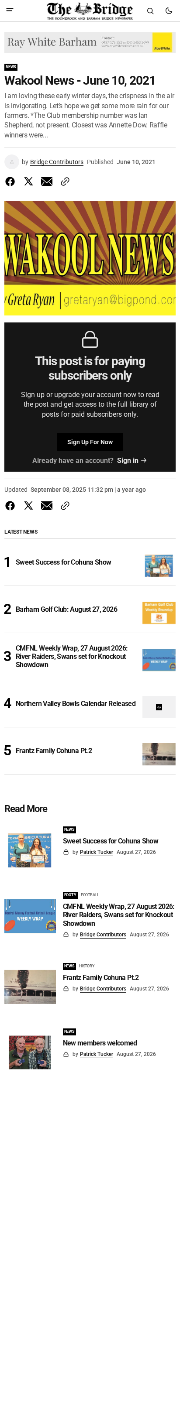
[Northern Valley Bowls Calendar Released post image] (159, 707)
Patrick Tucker (96, 852)
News (11, 67)
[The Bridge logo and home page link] (89, 11)
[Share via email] (47, 181)
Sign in (127, 460)
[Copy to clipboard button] (63, 181)
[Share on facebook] (11, 181)
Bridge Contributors (56, 161)
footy (70, 895)
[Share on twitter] (28, 181)
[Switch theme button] (169, 11)
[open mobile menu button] (9, 10)
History (87, 966)
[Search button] (150, 11)
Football (90, 895)
